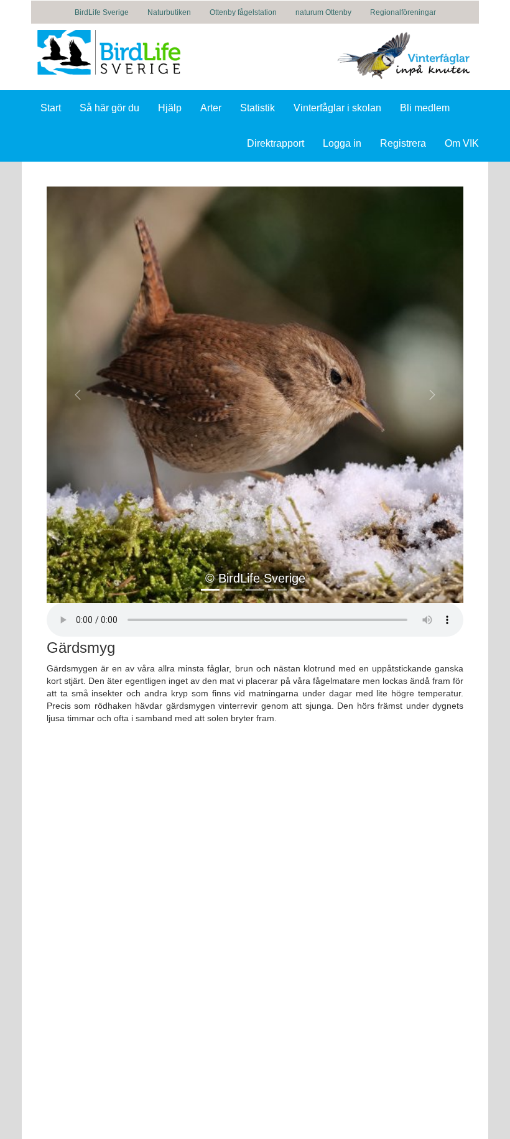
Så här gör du (109, 108)
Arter (210, 108)
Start (50, 108)
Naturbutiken (169, 12)
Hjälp (170, 108)
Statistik (257, 108)
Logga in (342, 143)
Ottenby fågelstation (243, 12)
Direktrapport (275, 143)
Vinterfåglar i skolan (337, 108)
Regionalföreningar (403, 12)
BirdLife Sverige (102, 12)
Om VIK (462, 143)
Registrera (403, 143)
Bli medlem (425, 108)
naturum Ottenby (323, 12)
